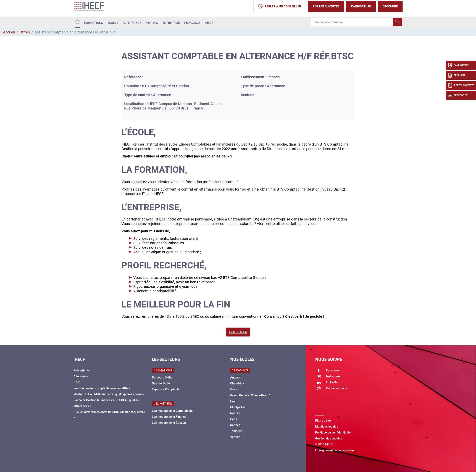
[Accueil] (77, 22)
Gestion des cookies (328, 438)
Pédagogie (192, 23)
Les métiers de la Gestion (169, 422)
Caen (233, 389)
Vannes (235, 437)
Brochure (390, 6)
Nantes (235, 413)
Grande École (161, 383)
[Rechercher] (397, 22)
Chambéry (237, 383)
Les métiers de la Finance (169, 416)
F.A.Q (76, 382)
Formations (93, 23)
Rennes (235, 425)
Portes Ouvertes (326, 6)
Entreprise (171, 23)
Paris (233, 419)
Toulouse (236, 431)
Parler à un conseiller (283, 6)
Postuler (238, 332)
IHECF (209, 23)
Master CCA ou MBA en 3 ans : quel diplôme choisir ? (108, 394)
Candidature (361, 6)
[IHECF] (92, 6)
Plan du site (323, 420)
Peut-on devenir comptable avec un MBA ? (101, 388)
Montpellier (237, 407)
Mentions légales (326, 426)
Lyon (233, 401)
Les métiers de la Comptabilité (172, 411)
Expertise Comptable (166, 389)
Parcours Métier (162, 377)
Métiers (152, 23)
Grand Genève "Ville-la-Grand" (250, 395)
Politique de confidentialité (333, 432)
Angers (235, 377)
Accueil (9, 32)
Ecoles (112, 23)
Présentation (82, 370)
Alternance (132, 23)
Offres (25, 32)
